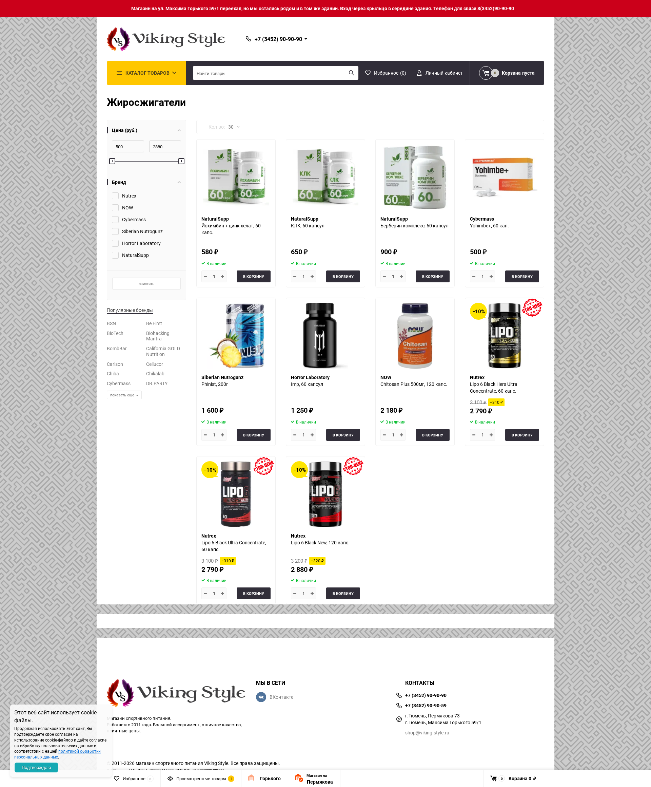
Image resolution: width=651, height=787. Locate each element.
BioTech (115, 333)
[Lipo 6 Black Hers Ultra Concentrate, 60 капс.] (504, 336)
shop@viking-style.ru (427, 732)
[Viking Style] (176, 694)
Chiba (113, 373)
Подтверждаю (36, 767)
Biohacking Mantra (158, 336)
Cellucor (154, 364)
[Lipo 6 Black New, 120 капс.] (325, 494)
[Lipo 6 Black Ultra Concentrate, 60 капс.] (236, 494)
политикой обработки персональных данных (57, 754)
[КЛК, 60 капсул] (325, 177)
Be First (154, 323)
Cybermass (119, 383)
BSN (111, 323)
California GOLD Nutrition (163, 351)
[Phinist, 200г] (236, 336)
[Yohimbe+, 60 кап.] (504, 177)
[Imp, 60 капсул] (325, 336)
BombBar (117, 348)
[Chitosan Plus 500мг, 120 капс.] (415, 336)
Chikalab (155, 373)
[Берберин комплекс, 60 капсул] (415, 177)
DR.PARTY (156, 383)
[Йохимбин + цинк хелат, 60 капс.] (236, 177)
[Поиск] (351, 73)
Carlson (115, 364)
